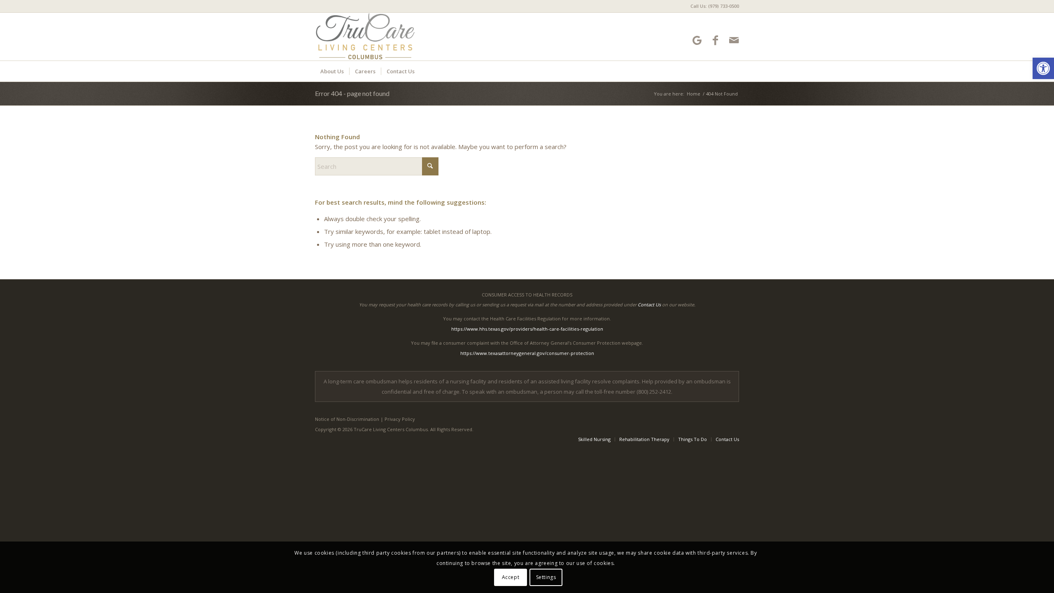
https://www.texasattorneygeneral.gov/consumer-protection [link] (527, 353)
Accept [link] (511, 577)
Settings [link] (546, 577)
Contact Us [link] (649, 304)
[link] (1043, 68)
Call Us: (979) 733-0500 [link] (714, 6)
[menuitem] (712, 6)
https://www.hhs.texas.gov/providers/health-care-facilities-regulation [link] (527, 329)
